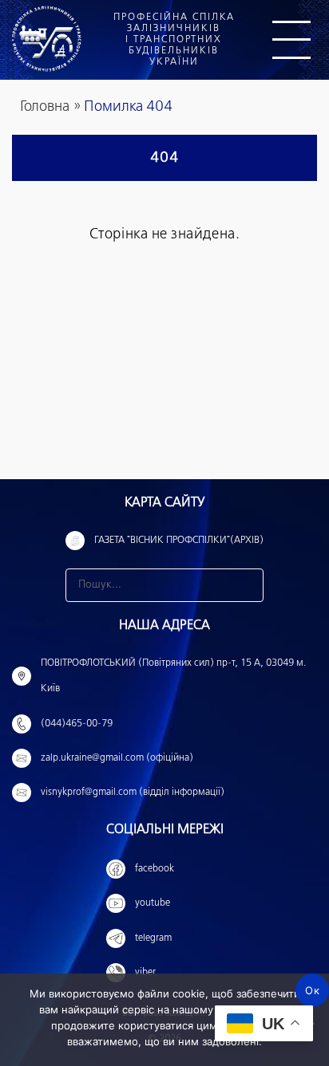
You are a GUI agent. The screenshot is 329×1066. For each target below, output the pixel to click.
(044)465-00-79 (77, 724)
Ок (312, 990)
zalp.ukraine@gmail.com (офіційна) (117, 758)
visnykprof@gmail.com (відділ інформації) (132, 792)
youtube (152, 903)
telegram (153, 938)
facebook (154, 869)
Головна (44, 107)
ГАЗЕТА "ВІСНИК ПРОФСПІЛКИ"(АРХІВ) (179, 540)
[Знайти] (247, 585)
